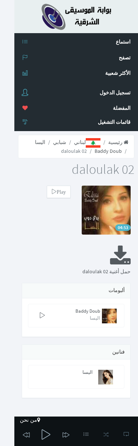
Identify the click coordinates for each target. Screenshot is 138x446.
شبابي (59, 142)
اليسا (40, 142)
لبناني (80, 142)
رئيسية (116, 142)
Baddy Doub (108, 151)
